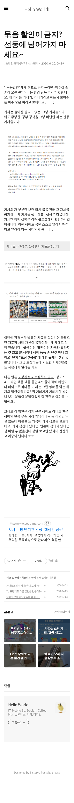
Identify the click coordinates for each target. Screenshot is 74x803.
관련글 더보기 (62, 612)
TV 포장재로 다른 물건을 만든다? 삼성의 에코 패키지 (24, 591)
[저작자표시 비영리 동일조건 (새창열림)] (52, 561)
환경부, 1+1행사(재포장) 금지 (38, 246)
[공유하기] (19, 561)
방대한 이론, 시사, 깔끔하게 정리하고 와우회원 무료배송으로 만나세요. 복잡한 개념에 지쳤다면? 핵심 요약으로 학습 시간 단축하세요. (36, 537)
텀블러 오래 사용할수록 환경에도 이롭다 (24, 597)
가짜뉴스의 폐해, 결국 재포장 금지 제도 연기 (24, 586)
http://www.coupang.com (25, 523)
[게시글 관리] (24, 561)
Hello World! (19, 704)
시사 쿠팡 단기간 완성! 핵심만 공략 (35, 529)
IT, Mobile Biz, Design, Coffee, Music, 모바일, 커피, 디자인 (27, 712)
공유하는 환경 (29, 578)
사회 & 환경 (13, 578)
